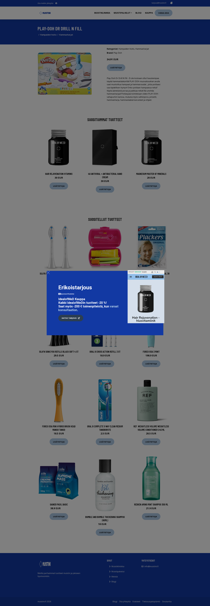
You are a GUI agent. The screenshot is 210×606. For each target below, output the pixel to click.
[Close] (48, 272)
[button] (70, 318)
